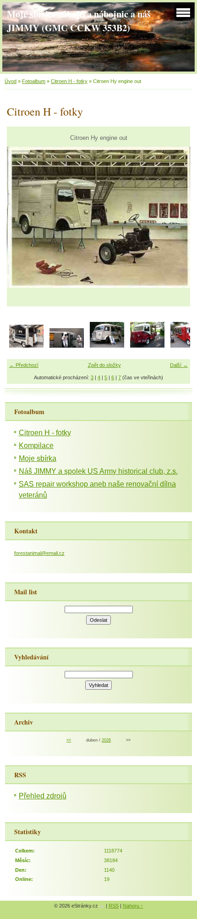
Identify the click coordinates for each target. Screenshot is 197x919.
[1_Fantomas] (66, 346)
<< (68, 740)
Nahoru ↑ (133, 905)
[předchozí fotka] (21, 217)
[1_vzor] (147, 346)
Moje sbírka (37, 458)
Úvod (10, 81)
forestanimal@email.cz (39, 553)
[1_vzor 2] (107, 346)
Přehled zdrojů (42, 796)
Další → (179, 365)
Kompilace (36, 445)
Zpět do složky (104, 365)
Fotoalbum (33, 81)
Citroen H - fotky (69, 81)
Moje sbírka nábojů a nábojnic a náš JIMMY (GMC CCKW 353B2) (79, 20)
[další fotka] (175, 217)
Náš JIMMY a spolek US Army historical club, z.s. (98, 471)
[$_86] (26, 346)
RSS (114, 905)
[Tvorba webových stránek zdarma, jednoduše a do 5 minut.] (102, 906)
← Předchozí (23, 365)
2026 (106, 740)
